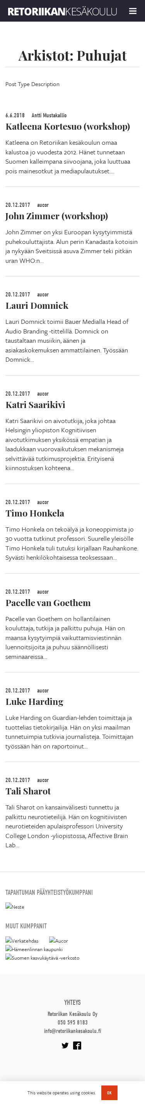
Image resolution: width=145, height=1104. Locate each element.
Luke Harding (34, 701)
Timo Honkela (34, 513)
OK (109, 1093)
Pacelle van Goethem (48, 602)
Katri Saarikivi (35, 404)
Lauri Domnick (36, 305)
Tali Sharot (28, 791)
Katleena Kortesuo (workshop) (67, 126)
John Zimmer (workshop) (56, 216)
